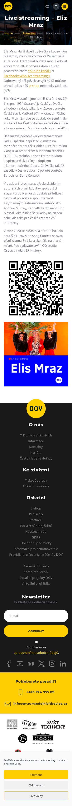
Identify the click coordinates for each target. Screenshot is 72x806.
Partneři (36, 520)
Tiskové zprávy (36, 480)
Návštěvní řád (35, 531)
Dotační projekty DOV (36, 578)
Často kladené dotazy (36, 458)
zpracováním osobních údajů (36, 653)
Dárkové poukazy (36, 566)
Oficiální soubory (36, 486)
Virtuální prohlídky (36, 583)
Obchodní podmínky (36, 543)
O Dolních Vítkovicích (36, 435)
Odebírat (36, 631)
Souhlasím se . (36, 650)
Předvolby (36, 796)
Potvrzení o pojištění (36, 526)
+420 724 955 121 (39, 692)
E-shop (36, 508)
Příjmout (36, 775)
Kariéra (35, 452)
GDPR (36, 537)
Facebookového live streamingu (27, 76)
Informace (36, 441)
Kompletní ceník (36, 572)
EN (47, 25)
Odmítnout (36, 785)
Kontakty (36, 447)
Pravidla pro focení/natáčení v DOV (36, 555)
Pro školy (36, 514)
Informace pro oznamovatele (36, 549)
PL (47, 18)
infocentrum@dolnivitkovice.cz (39, 704)
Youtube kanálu (39, 71)
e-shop (34, 86)
